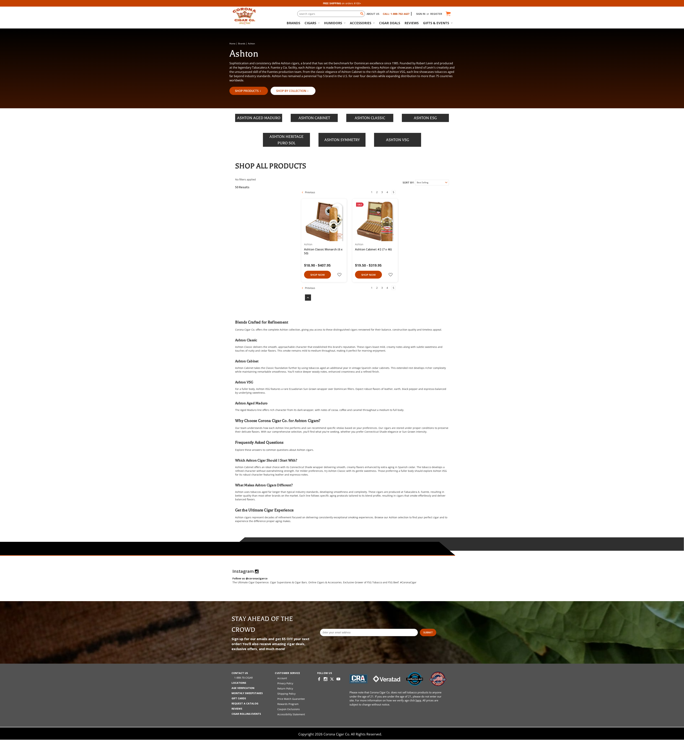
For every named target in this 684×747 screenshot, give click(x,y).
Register (436, 13)
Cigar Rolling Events (246, 713)
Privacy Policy (285, 683)
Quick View (322, 221)
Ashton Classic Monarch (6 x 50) (323, 251)
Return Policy (285, 688)
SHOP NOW (317, 274)
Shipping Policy (286, 693)
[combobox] (331, 14)
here (418, 700)
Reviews (412, 23)
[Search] (362, 13)
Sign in (420, 13)
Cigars (310, 23)
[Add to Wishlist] (339, 274)
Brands (293, 23)
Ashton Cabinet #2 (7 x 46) (373, 249)
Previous (309, 192)
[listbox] (432, 182)
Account (282, 678)
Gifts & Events (436, 23)
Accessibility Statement (291, 714)
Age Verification (243, 688)
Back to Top (306, 297)
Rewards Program (288, 704)
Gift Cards (239, 698)
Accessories (360, 23)
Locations (239, 682)
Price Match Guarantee (291, 699)
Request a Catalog (245, 703)
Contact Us (240, 673)
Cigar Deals (389, 23)
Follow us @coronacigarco (250, 578)
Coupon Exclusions (288, 709)
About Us (373, 13)
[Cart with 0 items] (447, 13)
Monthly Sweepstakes (247, 693)
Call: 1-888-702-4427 (396, 13)
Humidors (333, 23)
